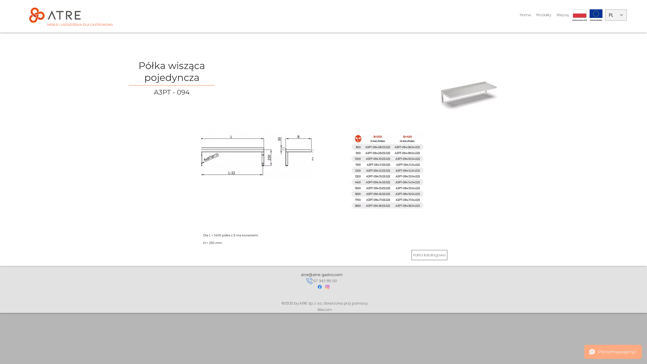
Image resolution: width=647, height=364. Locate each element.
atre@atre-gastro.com (322, 274)
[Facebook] (319, 286)
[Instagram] (327, 286)
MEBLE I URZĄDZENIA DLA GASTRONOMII (80, 25)
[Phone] (309, 280)
